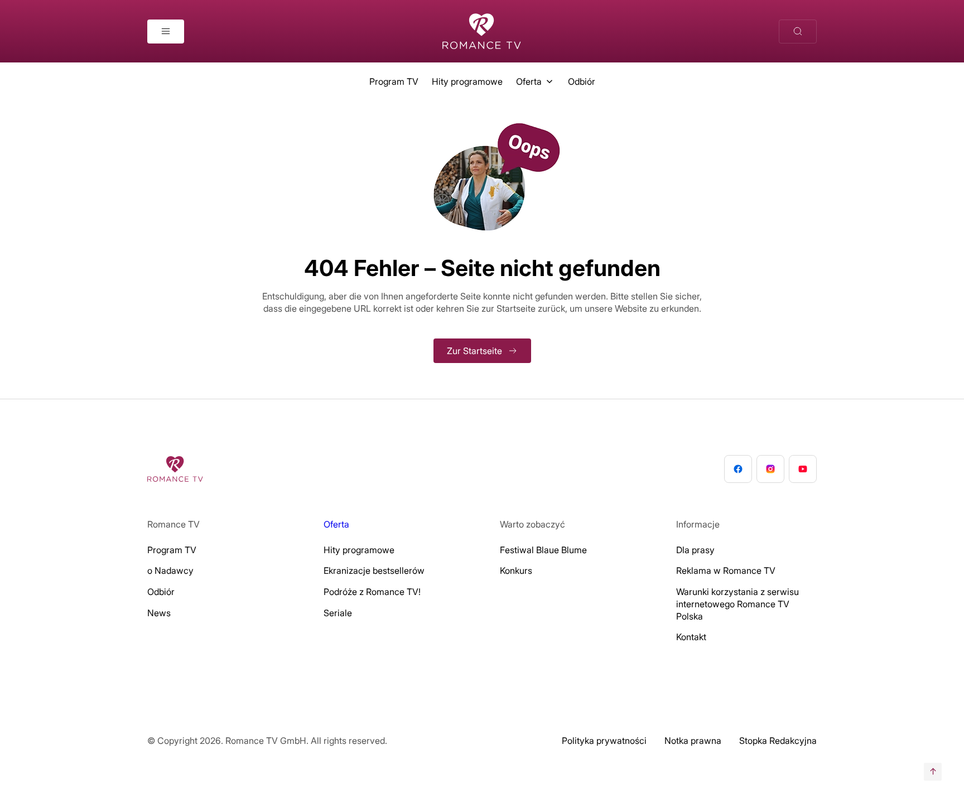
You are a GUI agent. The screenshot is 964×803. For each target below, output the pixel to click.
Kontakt (691, 636)
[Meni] (165, 31)
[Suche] (798, 31)
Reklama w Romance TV (725, 570)
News (159, 612)
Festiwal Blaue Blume (543, 549)
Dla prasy (695, 549)
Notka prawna (692, 740)
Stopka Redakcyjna (778, 740)
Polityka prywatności (604, 740)
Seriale (338, 612)
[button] (24, 778)
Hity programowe (467, 81)
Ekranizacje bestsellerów (374, 570)
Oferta (529, 81)
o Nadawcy (170, 570)
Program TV (393, 81)
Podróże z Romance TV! (372, 591)
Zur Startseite (474, 350)
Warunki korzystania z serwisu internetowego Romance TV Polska (737, 604)
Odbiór (581, 81)
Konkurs (516, 570)
